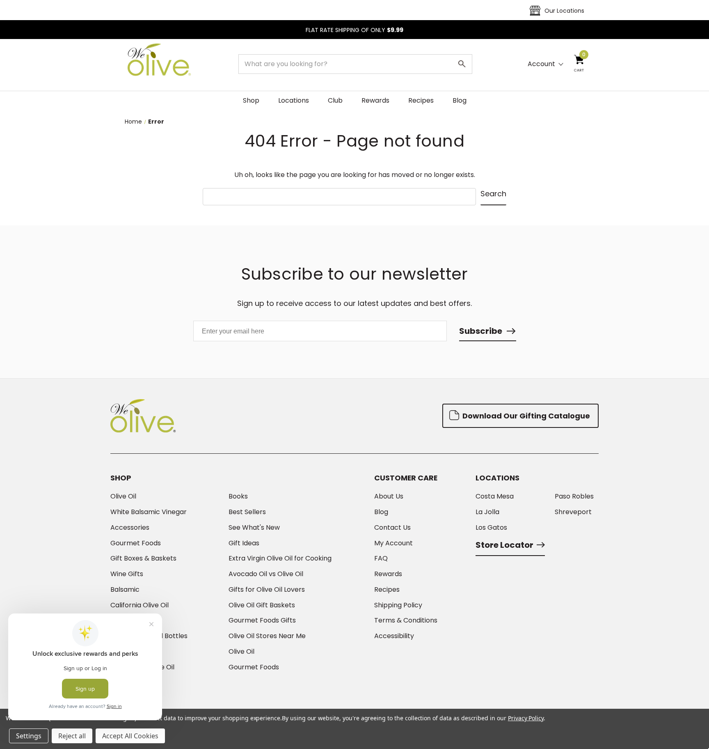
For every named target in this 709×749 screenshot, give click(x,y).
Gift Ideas (244, 543)
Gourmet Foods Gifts (262, 620)
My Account (393, 543)
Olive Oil (123, 496)
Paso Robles (574, 496)
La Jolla (487, 512)
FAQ (381, 558)
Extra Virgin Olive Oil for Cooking (280, 558)
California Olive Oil (139, 605)
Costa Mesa (495, 496)
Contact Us (392, 527)
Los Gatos (491, 527)
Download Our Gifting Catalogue (525, 416)
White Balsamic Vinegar (148, 512)
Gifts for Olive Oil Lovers (267, 589)
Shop (251, 100)
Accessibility (394, 636)
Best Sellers (247, 512)
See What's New (254, 527)
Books (238, 496)
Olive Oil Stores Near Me (267, 636)
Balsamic (125, 589)
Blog (460, 100)
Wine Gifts (126, 574)
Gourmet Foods (135, 543)
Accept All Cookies (130, 735)
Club (335, 100)
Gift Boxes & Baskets (143, 558)
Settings (28, 735)
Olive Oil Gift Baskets (262, 605)
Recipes (421, 100)
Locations (293, 100)
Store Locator (504, 545)
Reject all (72, 735)
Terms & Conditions (405, 620)
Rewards (375, 100)
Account (541, 64)
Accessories (129, 527)
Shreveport (573, 512)
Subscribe (480, 331)
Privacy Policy (526, 718)
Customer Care (405, 478)
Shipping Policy (398, 605)
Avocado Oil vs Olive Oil (266, 574)
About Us (388, 496)
